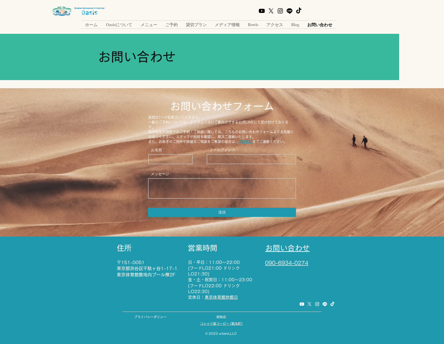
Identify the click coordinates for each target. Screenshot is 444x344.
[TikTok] (298, 10)
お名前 (156, 150)
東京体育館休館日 (221, 297)
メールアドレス (222, 150)
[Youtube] (261, 10)
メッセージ (160, 174)
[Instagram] (280, 10)
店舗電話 (245, 141)
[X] (271, 10)
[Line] (289, 10)
